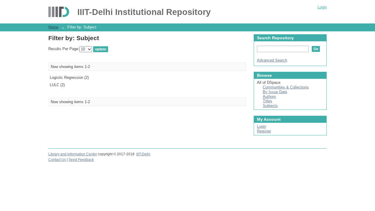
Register (264, 131)
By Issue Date (275, 92)
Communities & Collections (286, 87)
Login (322, 7)
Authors (269, 96)
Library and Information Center (72, 154)
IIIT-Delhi (143, 154)
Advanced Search (272, 60)
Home (53, 27)
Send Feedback (81, 160)
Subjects (270, 105)
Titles (267, 101)
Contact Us (57, 160)
